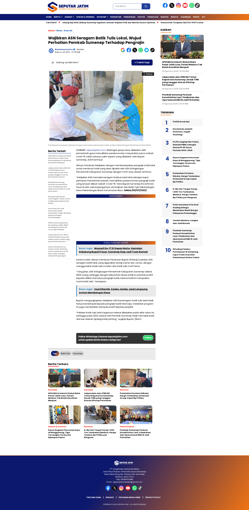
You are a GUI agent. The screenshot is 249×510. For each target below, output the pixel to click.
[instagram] (179, 7)
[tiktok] (198, 7)
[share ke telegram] (147, 52)
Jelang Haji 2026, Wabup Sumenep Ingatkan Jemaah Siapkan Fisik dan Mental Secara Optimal (93, 22)
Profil (196, 17)
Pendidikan (129, 17)
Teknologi (152, 17)
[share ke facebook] (129, 52)
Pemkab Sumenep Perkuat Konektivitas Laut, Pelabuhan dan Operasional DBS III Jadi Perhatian (180, 97)
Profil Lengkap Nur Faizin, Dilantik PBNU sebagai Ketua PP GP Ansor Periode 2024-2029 (186, 146)
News (59, 30)
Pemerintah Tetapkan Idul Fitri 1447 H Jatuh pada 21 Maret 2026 (176, 22)
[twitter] (172, 7)
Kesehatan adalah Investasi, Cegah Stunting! (182, 132)
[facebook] (166, 7)
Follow (148, 337)
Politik (141, 17)
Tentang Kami (93, 497)
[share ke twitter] (135, 52)
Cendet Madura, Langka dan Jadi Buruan (185, 222)
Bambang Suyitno (64, 49)
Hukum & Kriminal (85, 17)
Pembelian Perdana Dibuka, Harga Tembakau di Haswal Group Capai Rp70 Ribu (186, 177)
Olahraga (186, 17)
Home (49, 17)
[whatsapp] (191, 7)
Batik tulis (65, 353)
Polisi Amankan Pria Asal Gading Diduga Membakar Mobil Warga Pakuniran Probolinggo (185, 209)
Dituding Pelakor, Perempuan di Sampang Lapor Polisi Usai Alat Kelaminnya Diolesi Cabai (186, 253)
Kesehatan (115, 17)
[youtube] (186, 7)
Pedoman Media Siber (129, 497)
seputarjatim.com (96, 150)
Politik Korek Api (181, 121)
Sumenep (77, 353)
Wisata (174, 17)
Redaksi (110, 497)
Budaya (164, 17)
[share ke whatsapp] (141, 52)
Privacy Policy (153, 497)
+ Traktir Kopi (142, 62)
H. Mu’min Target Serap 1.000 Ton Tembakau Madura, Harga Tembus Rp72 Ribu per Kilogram (185, 193)
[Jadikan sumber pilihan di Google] (124, 52)
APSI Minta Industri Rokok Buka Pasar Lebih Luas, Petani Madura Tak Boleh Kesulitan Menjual (182, 65)
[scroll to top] (239, 505)
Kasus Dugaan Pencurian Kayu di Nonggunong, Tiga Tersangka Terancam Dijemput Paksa (186, 161)
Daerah (68, 30)
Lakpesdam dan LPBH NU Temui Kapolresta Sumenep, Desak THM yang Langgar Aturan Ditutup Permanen (180, 81)
